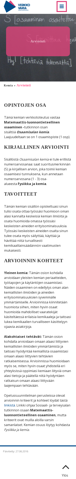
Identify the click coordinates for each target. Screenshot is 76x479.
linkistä (9, 405)
